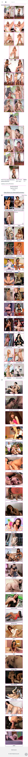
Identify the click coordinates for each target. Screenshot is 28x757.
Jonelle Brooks (9, 347)
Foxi (14, 394)
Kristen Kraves (14, 608)
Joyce (19, 332)
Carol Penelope (19, 362)
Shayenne (9, 378)
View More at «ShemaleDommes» (14, 192)
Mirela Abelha (9, 271)
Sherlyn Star (14, 593)
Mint (19, 271)
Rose (19, 347)
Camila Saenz (9, 240)
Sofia (19, 286)
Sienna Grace (9, 286)
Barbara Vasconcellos (19, 210)
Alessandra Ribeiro (9, 210)
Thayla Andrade (14, 501)
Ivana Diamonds (9, 256)
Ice (9, 332)
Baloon (19, 240)
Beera (9, 225)
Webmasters (14, 749)
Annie (14, 730)
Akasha (9, 317)
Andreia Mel (19, 256)
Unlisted (14, 440)
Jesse (14, 745)
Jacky (9, 362)
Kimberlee (14, 577)
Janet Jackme (19, 317)
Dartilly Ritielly (14, 455)
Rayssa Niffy (14, 532)
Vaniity (14, 562)
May (14, 638)
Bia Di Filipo (14, 669)
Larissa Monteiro (10, 179)
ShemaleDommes (5, 5)
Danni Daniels (14, 684)
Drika (19, 225)
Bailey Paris (9, 301)
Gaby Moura (14, 715)
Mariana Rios (14, 623)
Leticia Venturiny (5, 181)
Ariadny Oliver (14, 699)
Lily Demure (19, 301)
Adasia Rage (14, 516)
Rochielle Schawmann (14, 410)
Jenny (14, 486)
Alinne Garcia (14, 471)
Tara (14, 547)
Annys (14, 425)
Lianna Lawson (19, 378)
